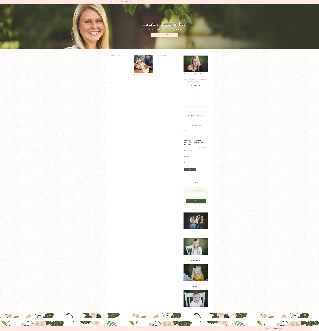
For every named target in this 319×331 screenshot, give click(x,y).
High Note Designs (278, 328)
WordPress (126, 328)
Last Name (187, 163)
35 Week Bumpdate (164, 58)
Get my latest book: (164, 35)
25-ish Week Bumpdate (118, 85)
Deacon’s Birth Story (141, 74)
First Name (187, 157)
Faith (196, 106)
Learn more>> (196, 76)
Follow (196, 182)
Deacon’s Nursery (116, 58)
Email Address (188, 150)
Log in (130, 328)
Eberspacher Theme (105, 328)
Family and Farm (196, 111)
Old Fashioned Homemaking (196, 115)
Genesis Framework (117, 328)
